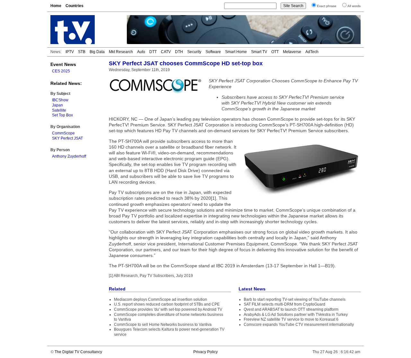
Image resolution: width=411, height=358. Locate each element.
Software (213, 52)
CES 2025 (61, 71)
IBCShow (60, 100)
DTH (179, 52)
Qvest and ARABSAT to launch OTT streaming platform (291, 309)
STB (81, 52)
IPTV (70, 52)
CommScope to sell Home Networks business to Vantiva (163, 324)
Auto (141, 52)
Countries (74, 6)
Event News (63, 64)
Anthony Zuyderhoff (69, 156)
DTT (153, 52)
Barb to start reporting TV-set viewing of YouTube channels (294, 299)
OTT (275, 52)
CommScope (63, 133)
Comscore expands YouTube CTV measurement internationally (299, 324)
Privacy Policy (205, 352)
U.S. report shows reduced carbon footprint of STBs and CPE (167, 304)
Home (55, 6)
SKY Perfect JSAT (67, 138)
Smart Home (236, 52)
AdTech (312, 52)
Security (194, 52)
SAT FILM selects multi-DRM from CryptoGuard (284, 304)
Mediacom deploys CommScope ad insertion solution (160, 299)
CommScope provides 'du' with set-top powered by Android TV (168, 309)
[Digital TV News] (84, 29)
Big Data (97, 52)
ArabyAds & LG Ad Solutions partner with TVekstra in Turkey (296, 314)
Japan (57, 105)
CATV (166, 52)
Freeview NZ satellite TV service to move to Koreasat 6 (291, 319)
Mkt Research (121, 52)
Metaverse (292, 52)
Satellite (59, 110)
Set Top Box (62, 115)
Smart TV (259, 52)
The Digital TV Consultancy (78, 352)
